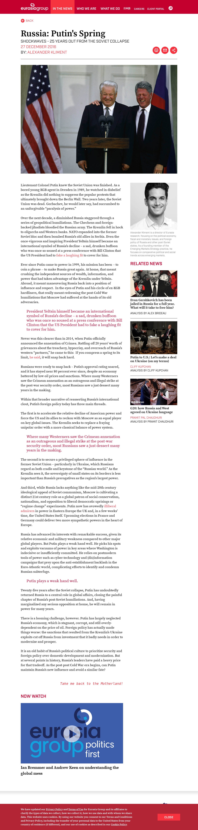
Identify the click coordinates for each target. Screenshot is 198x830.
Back (29, 21)
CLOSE (168, 817)
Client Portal (155, 9)
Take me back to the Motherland (90, 683)
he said (35, 357)
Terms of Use (75, 809)
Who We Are (86, 9)
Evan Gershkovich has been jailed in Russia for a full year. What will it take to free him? (152, 303)
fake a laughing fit (69, 255)
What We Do (110, 9)
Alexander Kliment (47, 52)
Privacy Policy (54, 809)
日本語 (126, 8)
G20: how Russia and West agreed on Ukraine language (151, 410)
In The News (62, 9)
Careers (139, 9)
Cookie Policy (119, 824)
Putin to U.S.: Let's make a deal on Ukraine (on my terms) (153, 359)
